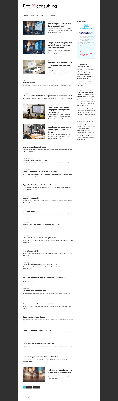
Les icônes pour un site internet (34, 291)
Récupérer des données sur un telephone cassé (40, 238)
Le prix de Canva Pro (30, 211)
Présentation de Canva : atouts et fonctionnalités (41, 224)
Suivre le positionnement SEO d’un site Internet (41, 264)
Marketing (26, 15)
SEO (47, 15)
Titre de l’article (29, 82)
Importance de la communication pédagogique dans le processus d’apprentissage (60, 109)
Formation (53, 15)
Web (42, 15)
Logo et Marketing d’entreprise (34, 147)
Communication (34, 15)
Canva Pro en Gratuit (31, 198)
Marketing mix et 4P (30, 251)
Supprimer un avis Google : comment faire (38, 304)
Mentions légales (27, 397)
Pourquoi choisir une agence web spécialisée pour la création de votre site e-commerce (60, 45)
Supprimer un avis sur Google (34, 317)
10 (35, 387)
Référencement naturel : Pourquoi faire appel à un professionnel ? (47, 96)
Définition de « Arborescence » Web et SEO (39, 343)
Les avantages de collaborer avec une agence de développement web (60, 65)
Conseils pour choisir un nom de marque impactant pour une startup (59, 129)
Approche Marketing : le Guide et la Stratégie (40, 185)
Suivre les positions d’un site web (35, 160)
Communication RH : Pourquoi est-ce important (40, 172)
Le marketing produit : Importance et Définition (40, 357)
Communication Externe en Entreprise (37, 330)
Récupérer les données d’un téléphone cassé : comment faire (45, 277)
